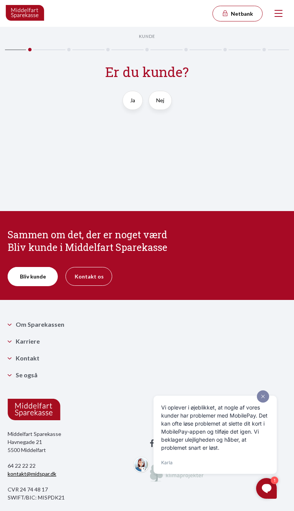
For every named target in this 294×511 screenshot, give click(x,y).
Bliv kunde (33, 276)
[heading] (147, 76)
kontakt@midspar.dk (32, 473)
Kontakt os (89, 276)
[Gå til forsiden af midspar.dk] (25, 13)
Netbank (241, 13)
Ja (132, 100)
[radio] (132, 104)
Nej (160, 100)
